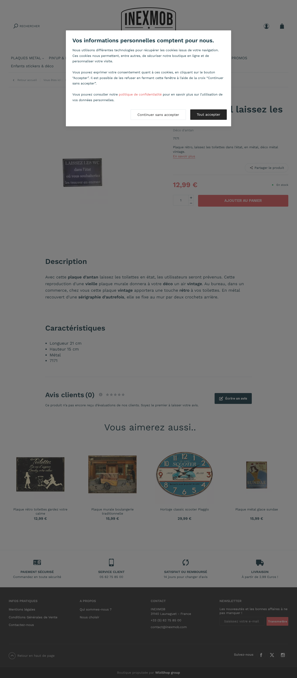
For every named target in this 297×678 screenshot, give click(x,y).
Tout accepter (208, 114)
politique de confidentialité (140, 94)
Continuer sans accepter (158, 115)
